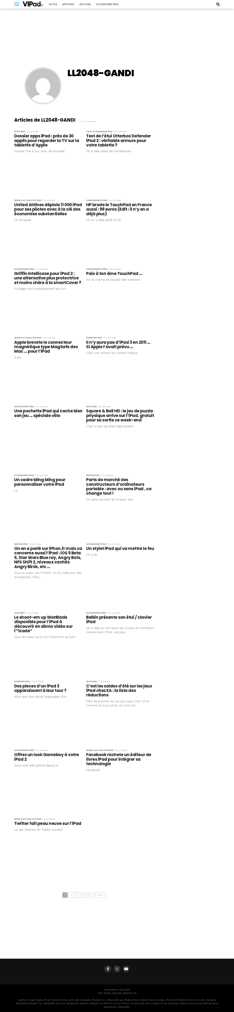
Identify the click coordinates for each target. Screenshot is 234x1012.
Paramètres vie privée (117, 989)
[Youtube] (126, 969)
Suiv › (100, 895)
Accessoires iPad (107, 4)
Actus (53, 4)
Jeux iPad (85, 4)
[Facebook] (107, 969)
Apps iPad (68, 4)
